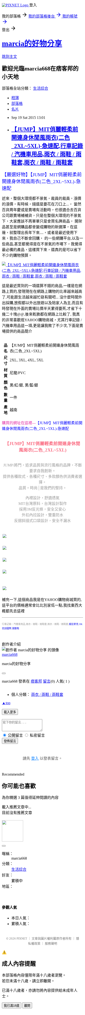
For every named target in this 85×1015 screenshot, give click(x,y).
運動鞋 (15, 628)
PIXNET (22, 938)
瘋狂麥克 (73, 624)
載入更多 (10, 712)
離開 (27, 1005)
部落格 (17, 104)
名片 (15, 109)
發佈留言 (10, 741)
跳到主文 (9, 57)
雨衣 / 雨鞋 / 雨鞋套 (47, 695)
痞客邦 (36, 681)
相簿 (15, 98)
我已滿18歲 (11, 1005)
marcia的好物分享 (32, 43)
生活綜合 (40, 88)
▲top (6, 703)
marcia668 (9, 654)
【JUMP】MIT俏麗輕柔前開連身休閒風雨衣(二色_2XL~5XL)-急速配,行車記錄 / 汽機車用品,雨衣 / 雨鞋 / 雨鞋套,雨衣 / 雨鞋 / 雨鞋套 (47, 146)
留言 (47, 681)
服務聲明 (51, 943)
